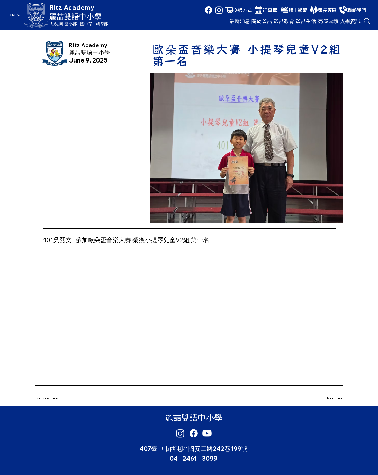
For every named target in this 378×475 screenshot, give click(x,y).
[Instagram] (219, 10)
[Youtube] (207, 433)
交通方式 (242, 10)
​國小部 (71, 24)
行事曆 (270, 10)
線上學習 (298, 10)
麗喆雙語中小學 (75, 16)
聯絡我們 (356, 10)
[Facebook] (208, 10)
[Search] (367, 21)
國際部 (102, 23)
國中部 (86, 24)
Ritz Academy (71, 7)
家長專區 (327, 10)
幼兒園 (57, 23)
